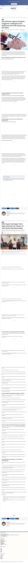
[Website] (6, 215)
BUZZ (4, 17)
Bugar (1, 557)
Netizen (1, 558)
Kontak (1, 544)
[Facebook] (7, 215)
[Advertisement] (14, 13)
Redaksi (2, 540)
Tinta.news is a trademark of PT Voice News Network (16, 561)
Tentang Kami (2, 539)
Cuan (1, 549)
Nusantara (2, 555)
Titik (1, 556)
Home (3, 17)
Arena (1, 551)
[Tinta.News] (14, 8)
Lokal (1, 548)
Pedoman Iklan (2, 543)
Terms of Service (3, 541)
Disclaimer (2, 542)
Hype (1, 550)
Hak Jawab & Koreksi (3, 544)
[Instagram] (8, 215)
